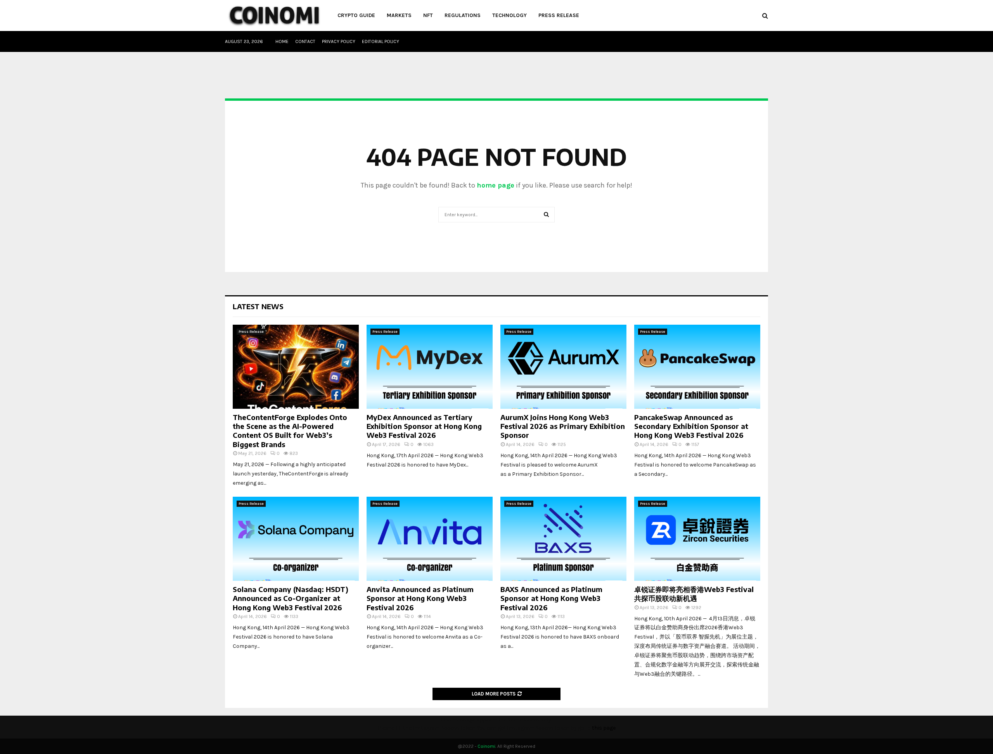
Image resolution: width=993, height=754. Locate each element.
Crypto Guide (356, 15)
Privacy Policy (338, 41)
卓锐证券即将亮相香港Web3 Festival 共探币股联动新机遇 (694, 594)
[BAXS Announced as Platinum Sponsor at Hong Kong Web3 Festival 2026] (563, 539)
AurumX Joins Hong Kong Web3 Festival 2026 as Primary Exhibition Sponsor (562, 426)
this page (604, 728)
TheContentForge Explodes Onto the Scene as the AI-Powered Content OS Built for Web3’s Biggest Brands (290, 431)
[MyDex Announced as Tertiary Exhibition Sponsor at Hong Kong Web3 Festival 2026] (430, 367)
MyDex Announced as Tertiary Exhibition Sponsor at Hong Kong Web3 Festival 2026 (424, 426)
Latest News (258, 306)
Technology (509, 15)
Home (282, 41)
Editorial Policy (380, 41)
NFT (428, 15)
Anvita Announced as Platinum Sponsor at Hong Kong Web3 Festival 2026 (420, 598)
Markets (399, 15)
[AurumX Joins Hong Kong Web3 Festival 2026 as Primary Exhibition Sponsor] (563, 367)
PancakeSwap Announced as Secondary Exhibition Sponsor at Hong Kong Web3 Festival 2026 (691, 426)
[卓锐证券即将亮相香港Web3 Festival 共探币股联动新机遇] (697, 539)
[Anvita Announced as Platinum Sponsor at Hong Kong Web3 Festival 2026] (430, 539)
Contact (305, 41)
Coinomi (486, 746)
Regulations (463, 15)
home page (495, 185)
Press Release (558, 15)
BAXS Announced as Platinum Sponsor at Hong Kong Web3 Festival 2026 (551, 598)
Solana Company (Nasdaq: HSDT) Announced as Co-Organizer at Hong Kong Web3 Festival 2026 (290, 598)
